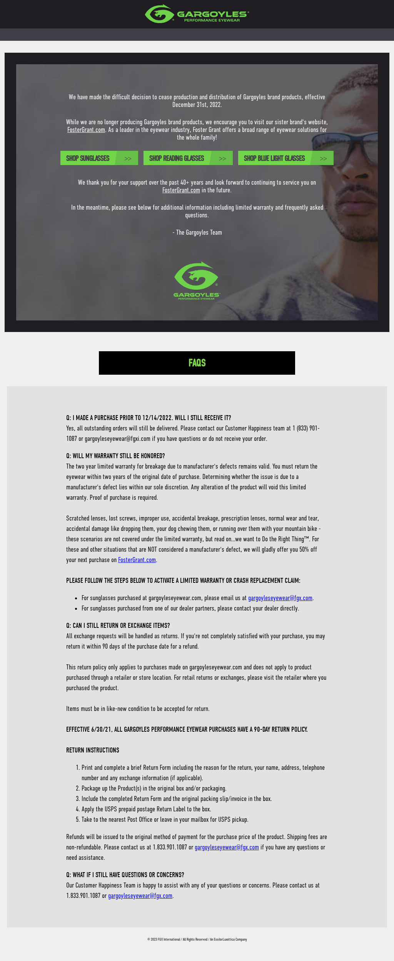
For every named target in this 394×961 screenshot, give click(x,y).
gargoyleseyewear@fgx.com (280, 598)
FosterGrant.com (86, 129)
